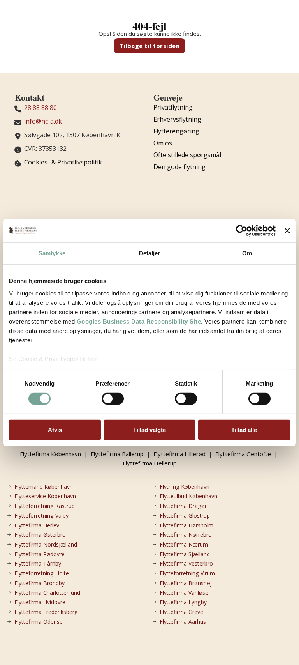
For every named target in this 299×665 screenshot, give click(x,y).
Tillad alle (244, 429)
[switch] (113, 399)
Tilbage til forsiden (149, 46)
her (92, 358)
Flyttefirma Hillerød (179, 454)
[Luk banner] (287, 230)
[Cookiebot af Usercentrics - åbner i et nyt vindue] (242, 231)
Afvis (55, 429)
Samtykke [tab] (52, 253)
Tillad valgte (149, 429)
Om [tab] (247, 253)
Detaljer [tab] (149, 253)
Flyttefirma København (50, 454)
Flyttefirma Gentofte (243, 454)
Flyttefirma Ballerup (117, 454)
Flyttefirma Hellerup (150, 463)
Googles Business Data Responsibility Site (139, 321)
